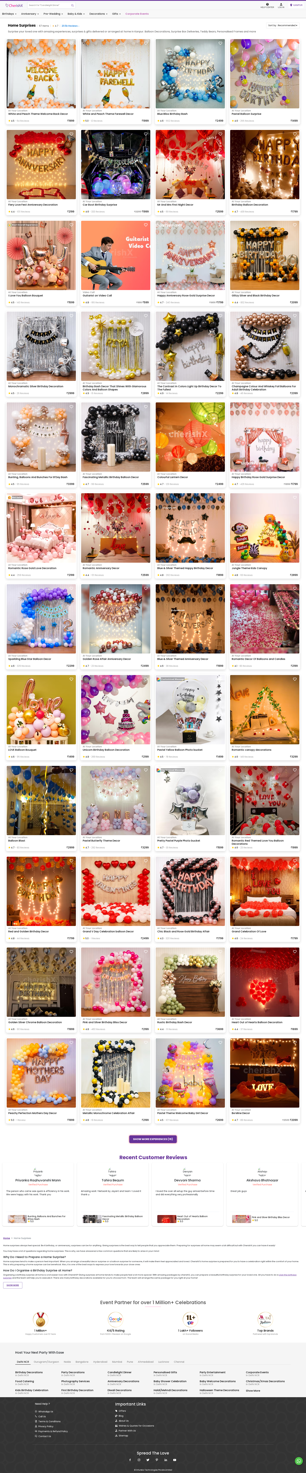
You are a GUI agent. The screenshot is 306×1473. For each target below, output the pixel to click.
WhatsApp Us (45, 1411)
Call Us (42, 1416)
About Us (124, 1420)
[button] (48, 5)
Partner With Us (127, 1430)
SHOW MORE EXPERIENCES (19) (153, 1139)
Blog (121, 1415)
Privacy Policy (45, 1426)
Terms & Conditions (49, 1421)
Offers (122, 1411)
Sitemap (123, 1435)
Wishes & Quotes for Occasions (136, 1425)
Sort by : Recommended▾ (282, 25)
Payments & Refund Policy (53, 1431)
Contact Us (44, 1436)
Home (6, 1238)
